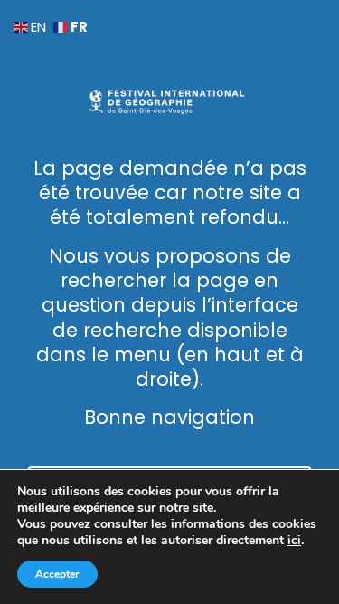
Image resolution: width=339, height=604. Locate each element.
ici (294, 540)
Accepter (57, 574)
